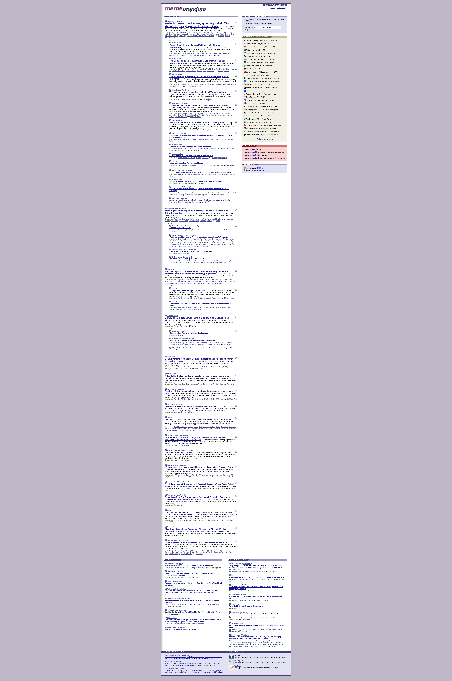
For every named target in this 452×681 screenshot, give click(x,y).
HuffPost (206, 32)
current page (254, 23)
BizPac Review (190, 195)
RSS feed (260, 168)
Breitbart (218, 55)
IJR (188, 36)
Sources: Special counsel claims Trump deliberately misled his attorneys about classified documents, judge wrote (196, 272)
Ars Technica (260, 572)
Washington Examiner (206, 36)
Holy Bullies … (253, 643)
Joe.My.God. (174, 55)
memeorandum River (251, 152)
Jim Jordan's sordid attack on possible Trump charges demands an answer (200, 172)
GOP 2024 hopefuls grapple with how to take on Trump (192, 156)
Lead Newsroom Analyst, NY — (260, 53)
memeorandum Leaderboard (254, 158)
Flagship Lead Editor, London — (260, 113)
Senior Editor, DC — (257, 103)
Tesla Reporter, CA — (255, 97)
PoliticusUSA (202, 165)
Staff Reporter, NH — (258, 75)
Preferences (281, 8)
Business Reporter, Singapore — (263, 91)
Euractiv (208, 604)
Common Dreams (171, 430)
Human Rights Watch (179, 331)
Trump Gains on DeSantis (180, 228)
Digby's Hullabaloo (189, 148)
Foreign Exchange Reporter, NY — (261, 41)
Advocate (186, 552)
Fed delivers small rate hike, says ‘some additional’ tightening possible (198, 419)
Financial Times (219, 428)
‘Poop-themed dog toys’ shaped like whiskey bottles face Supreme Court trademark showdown (199, 468)
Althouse (223, 148)
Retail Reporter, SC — (259, 119)
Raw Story (182, 36)
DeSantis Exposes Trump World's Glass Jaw (188, 259)
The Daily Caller (223, 53)
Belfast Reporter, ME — (256, 50)
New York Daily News (202, 115)
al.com (209, 55)
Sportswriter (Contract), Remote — (260, 100)
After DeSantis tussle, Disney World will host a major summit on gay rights (197, 377)
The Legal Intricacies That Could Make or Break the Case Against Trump (198, 62)
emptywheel (184, 435)
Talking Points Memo (209, 281)
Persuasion (201, 69)
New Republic (217, 69)
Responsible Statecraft (205, 344)
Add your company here (265, 139)
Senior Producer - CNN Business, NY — (261, 72)
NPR (196, 399)
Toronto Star (247, 564)
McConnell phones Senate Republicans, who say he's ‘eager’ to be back (256, 626)
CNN (204, 85)
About (273, 8)
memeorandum (249, 149)
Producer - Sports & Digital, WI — (262, 47)
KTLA (225, 367)
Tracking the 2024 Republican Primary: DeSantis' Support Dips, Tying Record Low (197, 212)
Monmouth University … (193, 226)
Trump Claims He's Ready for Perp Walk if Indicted (190, 146)
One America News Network (177, 477)
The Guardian (185, 103)
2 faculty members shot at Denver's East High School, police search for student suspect (199, 360)
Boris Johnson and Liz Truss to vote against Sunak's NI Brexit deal (256, 577)
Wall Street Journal (179, 34)
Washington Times (171, 221)
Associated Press (186, 32)
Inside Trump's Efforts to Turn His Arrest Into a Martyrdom (197, 122)
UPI (200, 577)
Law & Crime (242, 641)
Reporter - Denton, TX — (261, 94)
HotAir (180, 148)
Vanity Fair (182, 298)
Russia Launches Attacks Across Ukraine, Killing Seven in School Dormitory (192, 601)
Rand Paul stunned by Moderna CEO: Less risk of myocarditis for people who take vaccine (192, 574)
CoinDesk (192, 430)
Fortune (191, 399)
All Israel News (172, 618)
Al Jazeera (228, 343)
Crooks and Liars (181, 117)
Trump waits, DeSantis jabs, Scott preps (188, 290)
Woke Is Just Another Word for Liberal (180, 629)
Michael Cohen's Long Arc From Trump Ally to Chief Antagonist (196, 181)
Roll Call (232, 477)
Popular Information (192, 100)
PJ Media (181, 100)
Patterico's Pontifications (192, 86)
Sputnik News (204, 343)
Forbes (172, 117)
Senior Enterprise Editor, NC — (262, 135)
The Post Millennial (171, 36)
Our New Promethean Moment (179, 452)
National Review (230, 34)
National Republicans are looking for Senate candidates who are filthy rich (255, 597)
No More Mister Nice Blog (209, 219)
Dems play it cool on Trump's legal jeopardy (187, 163)
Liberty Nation (196, 158)
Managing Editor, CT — (260, 122)
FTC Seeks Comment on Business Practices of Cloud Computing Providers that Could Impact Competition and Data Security (191, 592)
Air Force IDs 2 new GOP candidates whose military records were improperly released (256, 588)
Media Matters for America (196, 193)
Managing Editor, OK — (258, 56)
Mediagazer (238, 661)
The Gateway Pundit (203, 34)
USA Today (182, 193)
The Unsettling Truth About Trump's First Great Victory (192, 251)
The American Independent (200, 139)
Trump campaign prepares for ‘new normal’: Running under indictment (199, 77)
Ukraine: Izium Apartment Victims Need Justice (189, 333)
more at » (213, 568)
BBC (191, 550)
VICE (241, 604)
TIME (186, 343)
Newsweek (210, 71)
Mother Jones (194, 113)
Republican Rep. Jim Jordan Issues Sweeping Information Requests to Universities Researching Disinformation (198, 498)
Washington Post (223, 71)
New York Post (206, 53)
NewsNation (194, 36)
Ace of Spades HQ (208, 100)
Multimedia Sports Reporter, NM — (262, 128)
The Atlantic (181, 627)
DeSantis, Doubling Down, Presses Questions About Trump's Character (199, 237)
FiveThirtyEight (183, 69)
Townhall (203, 113)
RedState (221, 36)
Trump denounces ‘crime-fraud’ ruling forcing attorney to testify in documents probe (201, 304)
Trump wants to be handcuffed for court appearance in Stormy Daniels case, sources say (199, 106)
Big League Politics (185, 554)
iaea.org (181, 343)
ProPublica (183, 495)
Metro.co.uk (191, 34)
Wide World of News (229, 85)
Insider (179, 21)
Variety (181, 564)
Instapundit (230, 148)
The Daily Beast (177, 120)
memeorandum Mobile (252, 155)
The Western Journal (213, 113)
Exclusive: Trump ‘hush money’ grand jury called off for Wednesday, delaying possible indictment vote (197, 25)
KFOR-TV (199, 369)
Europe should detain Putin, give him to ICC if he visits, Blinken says (197, 319)
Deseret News (189, 183)
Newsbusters (214, 139)
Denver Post (171, 356)
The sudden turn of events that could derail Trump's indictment (199, 92)
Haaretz (176, 624)
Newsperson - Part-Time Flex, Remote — (261, 106)
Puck (222, 343)
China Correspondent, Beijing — (258, 44)
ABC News (170, 269)
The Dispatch (201, 71)
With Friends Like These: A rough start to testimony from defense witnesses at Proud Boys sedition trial (195, 438)
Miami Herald (229, 298)
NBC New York (232, 399)
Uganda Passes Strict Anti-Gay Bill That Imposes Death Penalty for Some (196, 543)
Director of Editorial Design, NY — (262, 132)
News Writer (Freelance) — (261, 88)
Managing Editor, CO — (262, 110)
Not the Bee (194, 552)
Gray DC (230, 475)
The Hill (212, 32)
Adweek (182, 568)
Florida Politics (204, 244)
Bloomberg (218, 230)
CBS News (182, 85)
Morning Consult (180, 208)
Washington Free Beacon (224, 32)
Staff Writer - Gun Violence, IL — (261, 69)
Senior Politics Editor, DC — (260, 59)
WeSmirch (238, 666)
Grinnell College (172, 527)
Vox (213, 477)
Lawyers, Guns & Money (275, 644)
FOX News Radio (199, 261)
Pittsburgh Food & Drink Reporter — (263, 125)
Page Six (214, 115)
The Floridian (222, 241)
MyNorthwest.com (207, 428)
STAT (182, 577)
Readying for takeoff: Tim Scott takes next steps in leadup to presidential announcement (254, 615)
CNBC (185, 133)
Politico (176, 32)
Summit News (209, 230)
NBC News (168, 34)
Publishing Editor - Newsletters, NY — (263, 81)
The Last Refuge (192, 244)
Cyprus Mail (256, 579)
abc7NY (182, 283)
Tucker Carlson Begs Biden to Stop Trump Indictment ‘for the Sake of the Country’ (199, 190)
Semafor (223, 263)
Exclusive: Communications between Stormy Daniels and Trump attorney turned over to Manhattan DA (199, 513)
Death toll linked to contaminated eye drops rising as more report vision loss (199, 392)
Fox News (190, 85)
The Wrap (200, 148)
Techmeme (238, 655)
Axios (171, 150)
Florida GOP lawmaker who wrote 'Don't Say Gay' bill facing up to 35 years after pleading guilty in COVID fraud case (257, 638)
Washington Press (217, 34)
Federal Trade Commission (176, 589)
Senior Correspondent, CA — (259, 66)
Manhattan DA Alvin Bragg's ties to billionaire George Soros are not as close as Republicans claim (201, 136)
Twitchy (172, 141)
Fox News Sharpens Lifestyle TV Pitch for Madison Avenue (189, 566)
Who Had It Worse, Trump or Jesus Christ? (246, 606)
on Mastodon (260, 170)
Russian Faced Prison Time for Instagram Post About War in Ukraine (202, 349)
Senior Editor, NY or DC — (259, 116)
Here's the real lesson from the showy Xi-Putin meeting (192, 340)
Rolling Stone (197, 32)
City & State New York (177, 71)
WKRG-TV (193, 69)
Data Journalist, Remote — (260, 62)
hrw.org (180, 335)
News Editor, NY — (258, 84)
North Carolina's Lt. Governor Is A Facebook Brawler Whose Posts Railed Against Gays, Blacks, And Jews (199, 485)
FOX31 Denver (188, 369)
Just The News (191, 71)
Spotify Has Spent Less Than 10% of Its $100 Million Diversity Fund (192, 612)
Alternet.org (173, 115)
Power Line (205, 263)
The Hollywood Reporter (197, 568)
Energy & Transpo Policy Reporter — (262, 78)
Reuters (184, 198)
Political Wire (201, 55)
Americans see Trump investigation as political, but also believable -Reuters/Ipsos (203, 200)
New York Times (177, 42)
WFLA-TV (183, 244)
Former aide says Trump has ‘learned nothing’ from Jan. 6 (192, 406)
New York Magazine (185, 53)
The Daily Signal (228, 239)
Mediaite (191, 115)
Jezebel (219, 239)
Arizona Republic (180, 150)
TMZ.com (177, 460)
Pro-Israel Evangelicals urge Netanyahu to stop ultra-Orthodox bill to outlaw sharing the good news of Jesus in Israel (193, 621)
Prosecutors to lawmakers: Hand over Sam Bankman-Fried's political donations (193, 584)
